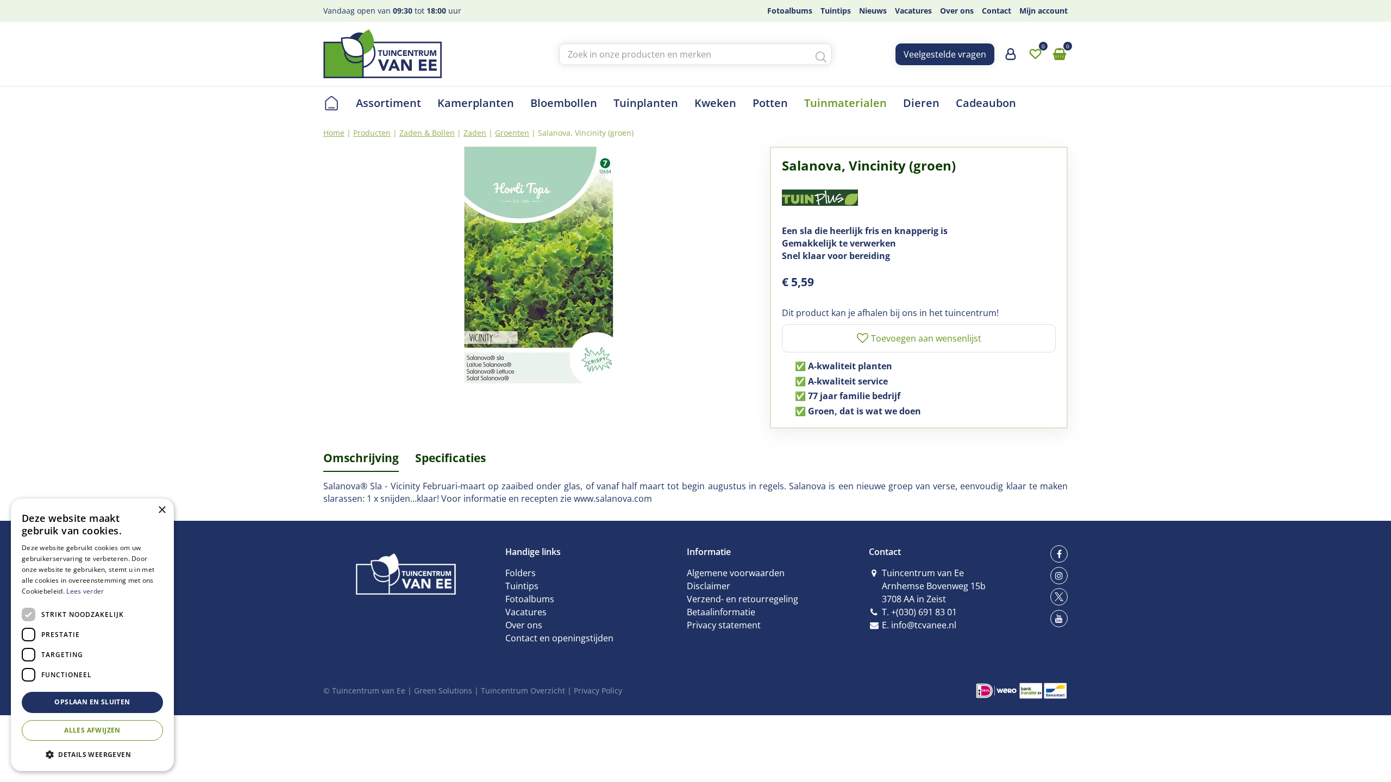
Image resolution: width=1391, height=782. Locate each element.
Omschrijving (361, 457)
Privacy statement (724, 625)
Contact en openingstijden (559, 638)
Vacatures (526, 612)
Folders (520, 573)
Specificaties (450, 457)
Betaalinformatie (721, 612)
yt (1059, 618)
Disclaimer (708, 586)
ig (1059, 575)
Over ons (523, 625)
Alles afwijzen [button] (92, 730)
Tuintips (521, 586)
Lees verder (85, 591)
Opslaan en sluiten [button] (92, 702)
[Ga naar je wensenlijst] (1035, 54)
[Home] (331, 103)
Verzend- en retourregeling (742, 599)
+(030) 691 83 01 (924, 612)
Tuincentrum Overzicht (523, 690)
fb (1059, 554)
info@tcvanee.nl (923, 625)
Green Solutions (443, 690)
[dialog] (92, 635)
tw (1059, 597)
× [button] (162, 510)
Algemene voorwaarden (736, 573)
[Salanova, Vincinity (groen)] (538, 269)
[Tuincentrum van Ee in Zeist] (382, 53)
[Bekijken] (1059, 54)
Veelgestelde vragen (945, 54)
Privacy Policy (598, 690)
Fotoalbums (529, 599)
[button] (92, 754)
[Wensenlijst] (1035, 54)
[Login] (1010, 58)
